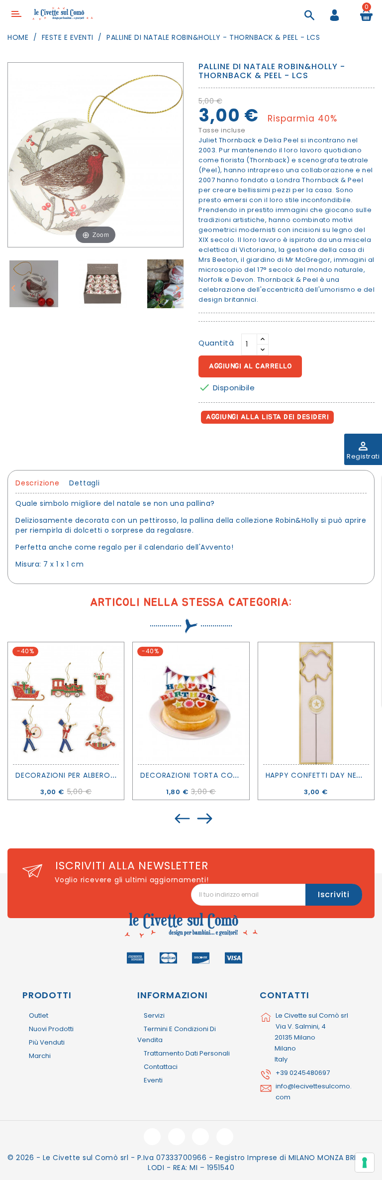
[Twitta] (230, 445)
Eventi (153, 1080)
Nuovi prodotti (51, 1029)
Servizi (154, 1015)
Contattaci (161, 1066)
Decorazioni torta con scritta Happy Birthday (237, 775)
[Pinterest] (251, 445)
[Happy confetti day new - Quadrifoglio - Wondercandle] (316, 703)
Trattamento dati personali (187, 1053)
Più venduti (47, 1042)
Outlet (38, 1015)
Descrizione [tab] (37, 483)
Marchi (40, 1056)
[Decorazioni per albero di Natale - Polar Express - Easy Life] (66, 703)
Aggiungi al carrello (250, 366)
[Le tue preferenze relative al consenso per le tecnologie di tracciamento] (364, 1162)
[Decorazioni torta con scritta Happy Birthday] (191, 703)
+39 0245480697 (303, 1072)
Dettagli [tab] (84, 483)
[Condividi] (208, 445)
